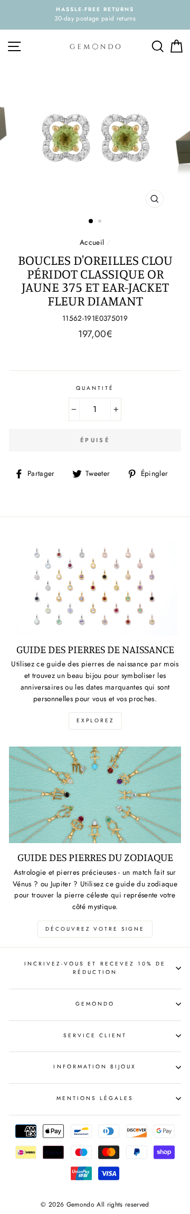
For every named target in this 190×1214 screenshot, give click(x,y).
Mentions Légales (95, 1098)
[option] (95, 14)
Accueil (92, 242)
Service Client (95, 1035)
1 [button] (91, 221)
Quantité (95, 388)
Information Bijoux (94, 1066)
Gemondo (95, 1004)
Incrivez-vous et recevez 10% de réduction (95, 968)
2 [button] (100, 222)
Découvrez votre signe (95, 929)
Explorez (95, 720)
